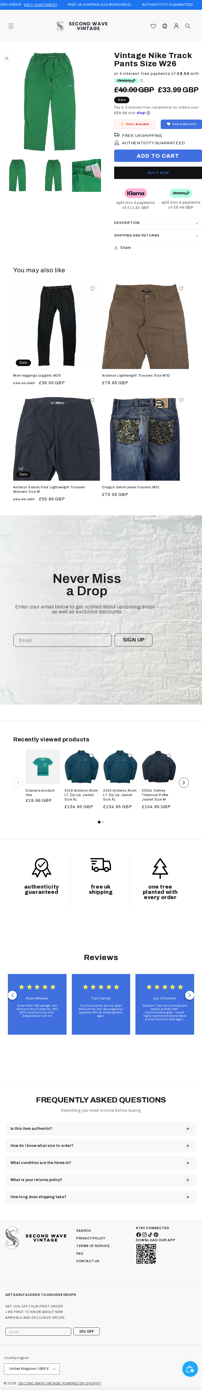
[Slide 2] (103, 822)
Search (83, 1231)
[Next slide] (189, 995)
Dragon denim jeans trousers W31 (131, 487)
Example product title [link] (40, 793)
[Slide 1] (99, 822)
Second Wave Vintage (40, 1383)
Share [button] (125, 248)
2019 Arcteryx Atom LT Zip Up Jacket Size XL (81, 795)
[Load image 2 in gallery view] (53, 175)
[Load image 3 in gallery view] (88, 175)
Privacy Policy (90, 1238)
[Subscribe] (94, 1331)
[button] (11, 26)
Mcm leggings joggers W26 (37, 375)
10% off (86, 1331)
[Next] (184, 783)
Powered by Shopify (81, 1383)
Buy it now (158, 173)
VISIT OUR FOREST (41, 5)
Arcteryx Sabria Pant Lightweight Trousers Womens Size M (49, 489)
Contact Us (87, 1261)
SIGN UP (133, 640)
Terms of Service (93, 1246)
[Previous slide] (12, 995)
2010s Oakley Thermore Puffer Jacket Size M (155, 795)
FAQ (79, 1253)
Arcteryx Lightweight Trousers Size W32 (136, 375)
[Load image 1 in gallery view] (17, 175)
